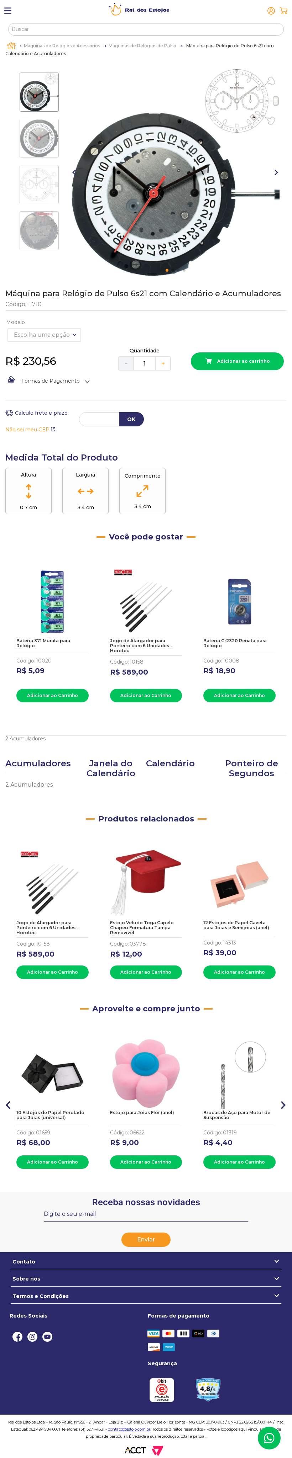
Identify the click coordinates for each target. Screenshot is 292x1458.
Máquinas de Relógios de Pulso (142, 45)
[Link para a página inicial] (11, 46)
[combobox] (146, 29)
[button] (8, 1103)
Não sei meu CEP (27, 429)
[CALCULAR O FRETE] (131, 419)
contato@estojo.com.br (129, 1429)
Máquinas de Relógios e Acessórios (62, 45)
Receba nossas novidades (146, 1202)
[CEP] (37, 413)
